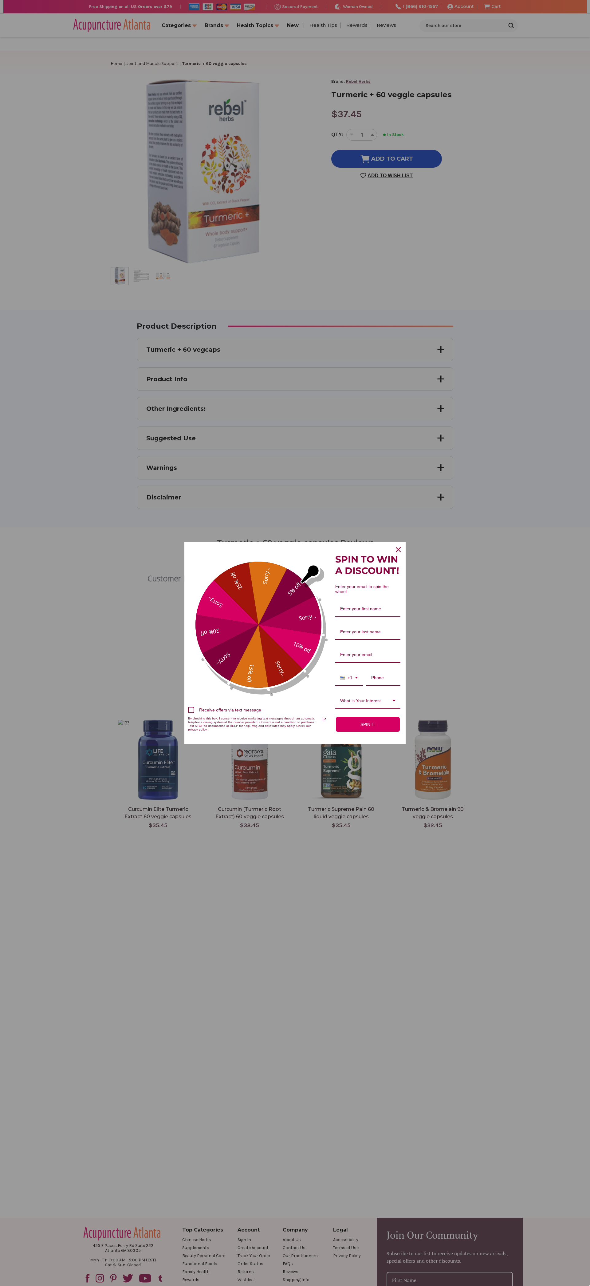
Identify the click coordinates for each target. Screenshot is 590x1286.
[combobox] (349, 678)
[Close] (398, 549)
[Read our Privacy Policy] (324, 719)
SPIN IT (368, 724)
